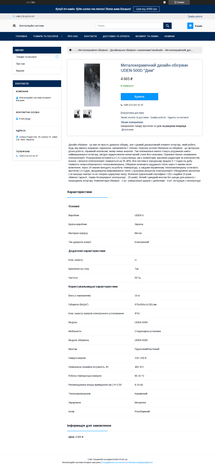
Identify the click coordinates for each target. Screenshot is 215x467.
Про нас (73, 36)
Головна (21, 36)
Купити (139, 96)
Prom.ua (123, 459)
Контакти (90, 36)
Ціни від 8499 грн (146, 9)
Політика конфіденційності (140, 462)
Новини (169, 36)
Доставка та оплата (116, 36)
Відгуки (20, 70)
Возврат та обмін (147, 36)
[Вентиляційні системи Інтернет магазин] (14, 26)
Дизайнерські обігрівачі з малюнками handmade (136, 50)
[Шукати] (167, 26)
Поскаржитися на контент (114, 462)
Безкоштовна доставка (132, 113)
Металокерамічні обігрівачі (93, 50)
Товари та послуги (45, 36)
